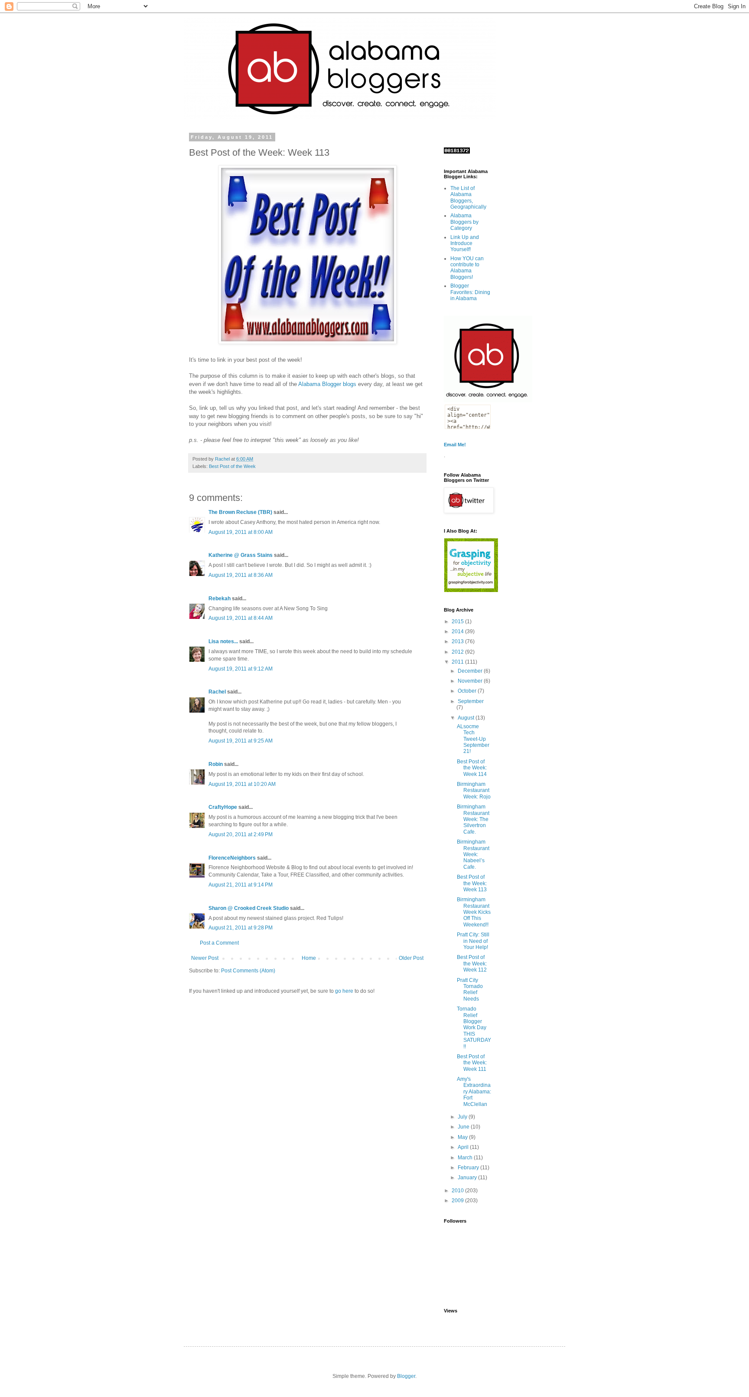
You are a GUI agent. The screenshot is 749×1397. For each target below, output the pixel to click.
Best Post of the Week (232, 466)
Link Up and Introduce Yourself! (464, 243)
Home (309, 958)
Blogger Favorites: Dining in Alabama (470, 292)
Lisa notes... (223, 641)
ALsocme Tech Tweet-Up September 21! (473, 739)
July (463, 1117)
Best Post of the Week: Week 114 (472, 768)
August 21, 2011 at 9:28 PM (240, 928)
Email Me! (455, 444)
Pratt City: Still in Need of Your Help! (473, 941)
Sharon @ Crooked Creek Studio (248, 908)
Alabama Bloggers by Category (464, 222)
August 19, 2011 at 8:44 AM (240, 618)
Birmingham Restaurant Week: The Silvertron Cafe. (473, 819)
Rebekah (219, 598)
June (464, 1127)
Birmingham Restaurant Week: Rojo (474, 790)
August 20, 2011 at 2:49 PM (240, 834)
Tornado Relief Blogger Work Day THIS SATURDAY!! (474, 1027)
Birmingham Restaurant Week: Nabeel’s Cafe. (473, 854)
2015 (458, 621)
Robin (215, 764)
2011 (458, 662)
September (471, 701)
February (469, 1168)
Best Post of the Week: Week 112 (472, 963)
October (468, 691)
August (466, 718)
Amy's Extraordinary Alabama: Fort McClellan (474, 1091)
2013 (458, 641)
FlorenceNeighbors (232, 858)
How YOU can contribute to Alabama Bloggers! (467, 267)
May (463, 1137)
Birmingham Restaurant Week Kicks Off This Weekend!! (474, 912)
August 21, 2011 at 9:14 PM (240, 885)
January (468, 1178)
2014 (458, 631)
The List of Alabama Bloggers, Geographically (468, 197)
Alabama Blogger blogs (327, 384)
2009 (458, 1200)
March (466, 1158)
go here (344, 991)
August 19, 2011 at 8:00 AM (240, 532)
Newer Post (204, 958)
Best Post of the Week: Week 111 (472, 1062)
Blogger (406, 1376)
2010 (458, 1191)
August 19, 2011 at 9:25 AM (240, 741)
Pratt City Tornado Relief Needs (470, 989)
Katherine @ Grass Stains (240, 555)
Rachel (217, 692)
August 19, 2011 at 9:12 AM (240, 669)
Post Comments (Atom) (248, 971)
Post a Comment (219, 943)
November (471, 681)
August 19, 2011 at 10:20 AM (242, 784)
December (471, 671)
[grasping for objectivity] (471, 590)
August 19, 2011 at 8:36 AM (240, 575)
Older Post (411, 958)
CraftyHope (222, 807)
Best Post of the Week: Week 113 (472, 883)
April (464, 1147)
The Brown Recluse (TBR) (240, 512)
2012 (458, 652)
